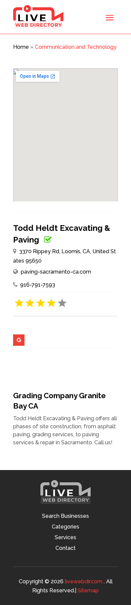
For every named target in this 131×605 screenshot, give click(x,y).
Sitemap (88, 590)
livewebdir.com (83, 581)
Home (21, 47)
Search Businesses (65, 516)
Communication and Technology (76, 47)
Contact (65, 548)
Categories (65, 527)
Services (65, 538)
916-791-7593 (37, 285)
